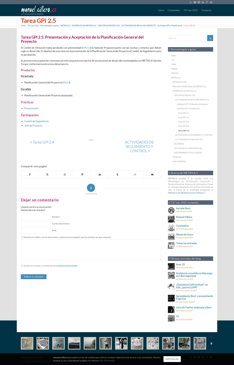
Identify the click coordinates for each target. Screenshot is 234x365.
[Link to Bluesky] (195, 2)
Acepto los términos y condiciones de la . (51, 266)
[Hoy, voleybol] (105, 343)
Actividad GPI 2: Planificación (188, 108)
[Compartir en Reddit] (135, 174)
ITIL (172, 60)
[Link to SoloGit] (207, 2)
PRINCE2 (174, 73)
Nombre (56, 217)
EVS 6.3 (86, 47)
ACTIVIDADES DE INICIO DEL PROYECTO (192, 100)
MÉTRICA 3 (176, 78)
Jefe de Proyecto (33, 125)
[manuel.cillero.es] (39, 10)
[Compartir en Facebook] (29, 174)
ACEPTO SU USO (172, 359)
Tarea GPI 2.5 (38, 20)
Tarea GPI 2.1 (183, 113)
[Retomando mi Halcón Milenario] (168, 343)
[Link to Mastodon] (199, 2)
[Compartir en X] (47, 174)
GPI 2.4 (65, 82)
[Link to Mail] (211, 2)
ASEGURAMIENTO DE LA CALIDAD (188, 153)
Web (54, 230)
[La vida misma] (90, 343)
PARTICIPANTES (179, 161)
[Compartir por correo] (152, 174)
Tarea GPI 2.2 (183, 117)
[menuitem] (161, 10)
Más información (107, 360)
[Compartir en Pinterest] (82, 174)
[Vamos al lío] (43, 343)
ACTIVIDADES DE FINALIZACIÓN (188, 139)
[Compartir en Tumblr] (117, 174)
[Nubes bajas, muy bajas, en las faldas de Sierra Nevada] (74, 343)
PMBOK (174, 69)
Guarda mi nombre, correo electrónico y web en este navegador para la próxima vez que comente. (67, 237)
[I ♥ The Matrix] (184, 343)
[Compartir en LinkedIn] (99, 174)
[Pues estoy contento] (27, 343)
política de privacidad (67, 266)
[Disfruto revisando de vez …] (200, 343)
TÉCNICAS (177, 157)
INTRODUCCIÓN (179, 82)
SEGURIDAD (179, 144)
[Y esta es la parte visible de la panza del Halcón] (137, 343)
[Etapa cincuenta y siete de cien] (153, 343)
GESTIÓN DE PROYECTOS (184, 95)
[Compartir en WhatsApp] (65, 174)
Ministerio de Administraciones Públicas (186, 192)
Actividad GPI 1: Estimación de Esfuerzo (192, 104)
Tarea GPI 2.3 (183, 122)
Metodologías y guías (183, 49)
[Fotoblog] (211, 343)
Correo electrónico (61, 223)
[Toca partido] (121, 343)
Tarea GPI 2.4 (183, 126)
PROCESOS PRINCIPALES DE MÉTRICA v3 (189, 86)
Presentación (31, 108)
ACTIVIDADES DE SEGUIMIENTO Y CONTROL (194, 135)
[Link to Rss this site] (191, 2)
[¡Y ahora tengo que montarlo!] (58, 343)
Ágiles (173, 55)
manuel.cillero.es (61, 357)
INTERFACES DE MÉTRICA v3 (184, 91)
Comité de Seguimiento (36, 121)
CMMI (173, 64)
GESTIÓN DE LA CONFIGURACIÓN (188, 148)
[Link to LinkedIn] (203, 2)
